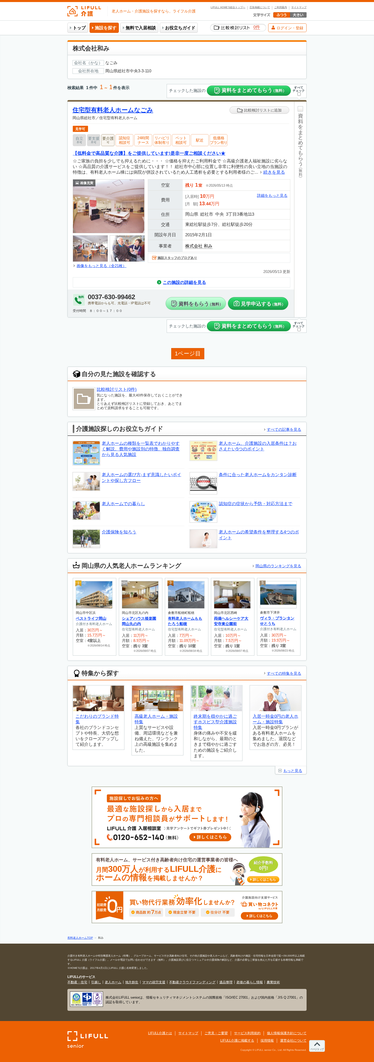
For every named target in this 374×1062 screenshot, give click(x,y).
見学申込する (263, 304)
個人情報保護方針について (287, 1033)
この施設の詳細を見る (184, 282)
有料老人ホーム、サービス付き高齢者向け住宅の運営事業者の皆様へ (186, 869)
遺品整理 (226, 982)
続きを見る (274, 172)
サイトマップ (299, 7)
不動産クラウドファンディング (192, 982)
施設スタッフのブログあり (177, 258)
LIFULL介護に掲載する (237, 1040)
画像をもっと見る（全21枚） (101, 266)
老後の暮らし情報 (249, 982)
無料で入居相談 (141, 27)
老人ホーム (113, 982)
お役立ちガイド (180, 27)
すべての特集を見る (284, 673)
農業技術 (273, 982)
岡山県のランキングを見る (278, 566)
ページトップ (317, 1049)
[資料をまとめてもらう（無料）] (300, 209)
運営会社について (293, 1040)
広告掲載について (260, 7)
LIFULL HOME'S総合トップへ (228, 7)
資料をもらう (201, 304)
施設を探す (106, 27)
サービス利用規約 (247, 1033)
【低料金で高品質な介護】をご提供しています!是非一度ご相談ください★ (149, 153)
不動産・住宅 (77, 982)
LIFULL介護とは (160, 1033)
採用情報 (267, 1040)
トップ (79, 27)
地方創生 (131, 982)
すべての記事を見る (284, 429)
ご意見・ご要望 (216, 1033)
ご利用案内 (280, 7)
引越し (96, 982)
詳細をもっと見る (272, 195)
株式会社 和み (198, 246)
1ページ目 (188, 353)
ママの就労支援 (153, 982)
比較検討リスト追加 (262, 110)
